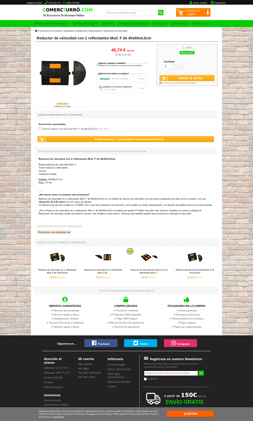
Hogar (160, 23)
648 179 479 (72, 3)
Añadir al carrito (190, 78)
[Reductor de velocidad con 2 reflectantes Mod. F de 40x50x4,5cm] (63, 100)
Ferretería (180, 23)
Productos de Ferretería (51, 31)
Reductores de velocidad (115, 31)
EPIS (108, 23)
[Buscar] (160, 12)
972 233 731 (54, 3)
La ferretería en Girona (56, 404)
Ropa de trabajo (86, 23)
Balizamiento (95, 31)
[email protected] (53, 377)
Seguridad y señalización (75, 31)
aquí (92, 414)
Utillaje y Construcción (133, 23)
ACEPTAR (190, 413)
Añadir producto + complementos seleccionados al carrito (129, 139)
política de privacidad (169, 378)
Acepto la (163, 378)
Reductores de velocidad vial (54, 232)
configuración (58, 417)
